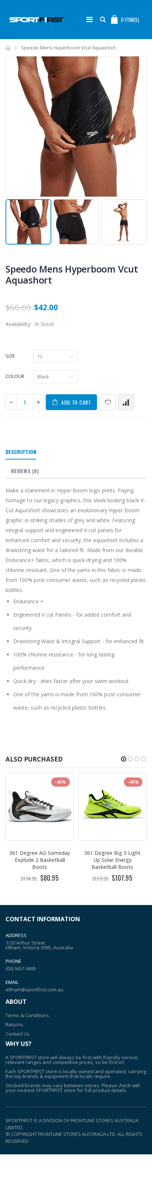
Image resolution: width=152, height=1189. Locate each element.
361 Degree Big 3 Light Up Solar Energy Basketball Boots (112, 859)
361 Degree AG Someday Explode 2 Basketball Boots (39, 859)
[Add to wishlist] (108, 402)
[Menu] (89, 19)
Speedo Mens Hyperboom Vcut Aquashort (72, 274)
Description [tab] (21, 451)
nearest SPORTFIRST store (46, 1090)
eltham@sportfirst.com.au (34, 989)
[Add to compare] (126, 402)
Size (10, 356)
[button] (123, 759)
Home (8, 47)
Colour (15, 376)
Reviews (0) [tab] (25, 471)
